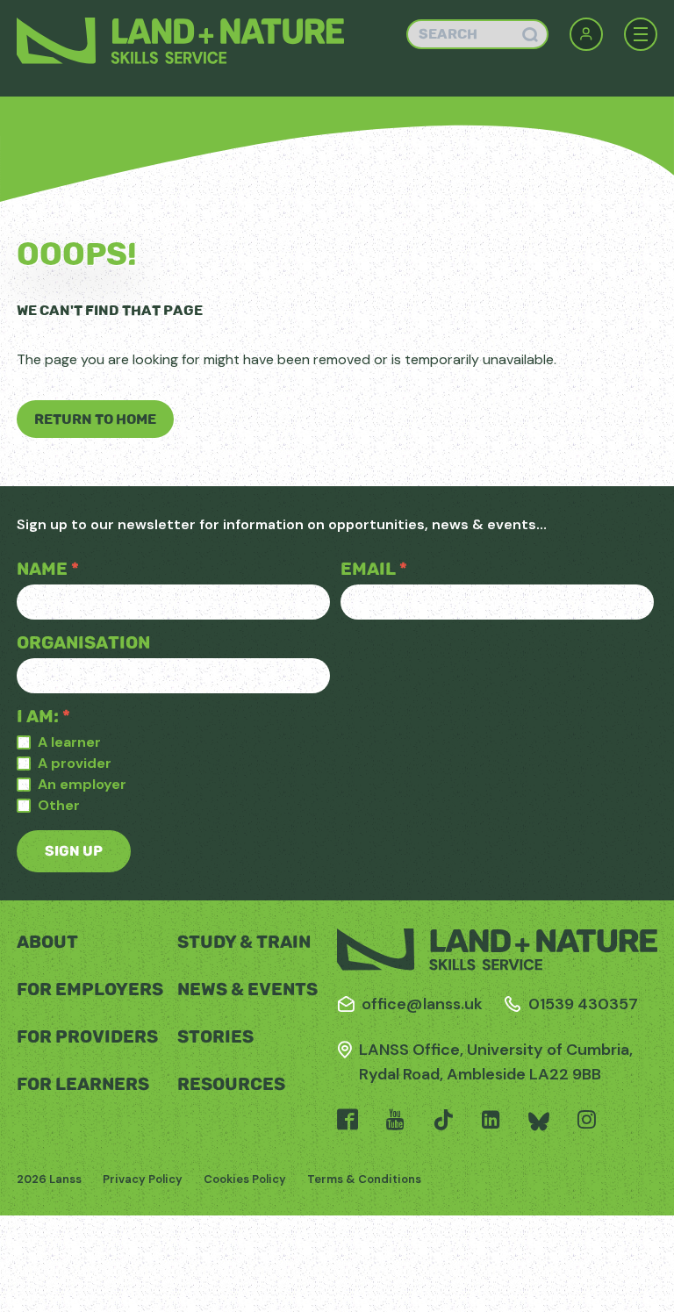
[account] (586, 34)
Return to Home (95, 419)
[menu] (640, 34)
